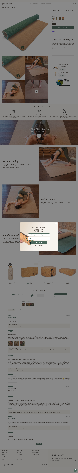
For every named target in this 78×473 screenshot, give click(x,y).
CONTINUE (39, 242)
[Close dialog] (56, 223)
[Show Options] (48, 235)
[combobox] (38, 235)
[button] (75, 470)
